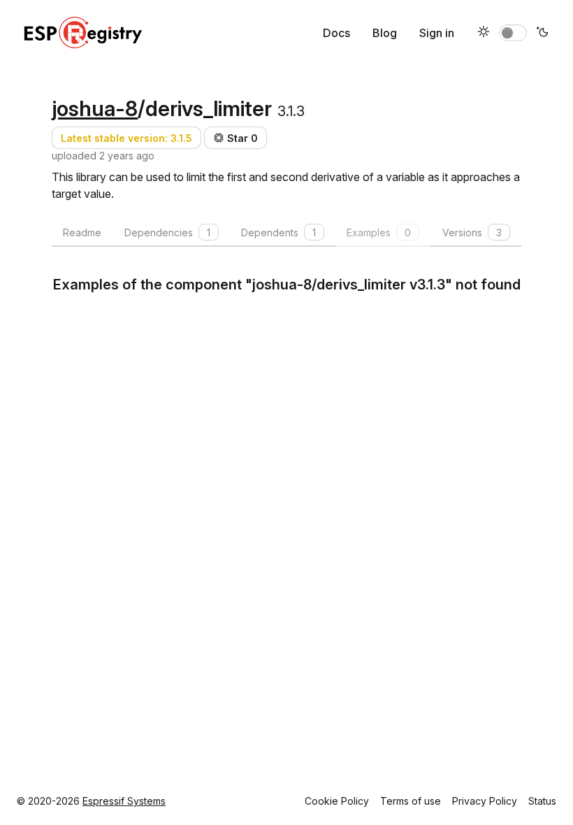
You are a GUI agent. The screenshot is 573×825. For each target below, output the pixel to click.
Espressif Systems (124, 801)
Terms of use (410, 801)
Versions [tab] (472, 232)
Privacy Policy (484, 801)
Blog (384, 33)
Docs (336, 33)
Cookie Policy (337, 801)
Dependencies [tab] (167, 232)
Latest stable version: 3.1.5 (126, 138)
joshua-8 (95, 108)
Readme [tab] (82, 232)
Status (542, 801)
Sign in (436, 33)
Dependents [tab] (278, 232)
